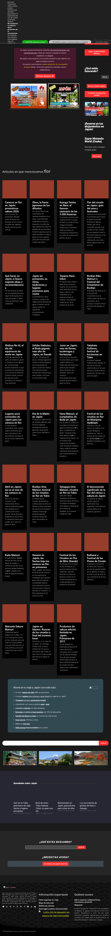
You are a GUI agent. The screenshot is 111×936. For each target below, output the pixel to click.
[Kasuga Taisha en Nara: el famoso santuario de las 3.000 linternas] (69, 189)
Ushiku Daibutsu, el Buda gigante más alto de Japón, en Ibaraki (41, 350)
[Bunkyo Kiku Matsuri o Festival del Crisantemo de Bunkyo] (96, 263)
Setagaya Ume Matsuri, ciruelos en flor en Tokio (69, 489)
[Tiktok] (31, 907)
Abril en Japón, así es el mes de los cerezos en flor (14, 491)
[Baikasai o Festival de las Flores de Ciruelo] (96, 542)
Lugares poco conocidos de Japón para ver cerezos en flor (13, 418)
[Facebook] (14, 907)
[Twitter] (17, 907)
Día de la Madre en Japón (41, 415)
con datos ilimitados (30, 708)
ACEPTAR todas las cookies (35, 42)
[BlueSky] (35, 907)
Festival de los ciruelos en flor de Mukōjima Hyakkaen (95, 418)
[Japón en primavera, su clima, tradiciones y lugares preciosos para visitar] (42, 263)
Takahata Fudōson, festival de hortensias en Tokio (94, 351)
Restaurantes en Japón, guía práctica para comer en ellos (66, 805)
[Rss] (21, 907)
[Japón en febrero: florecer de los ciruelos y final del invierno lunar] (42, 613)
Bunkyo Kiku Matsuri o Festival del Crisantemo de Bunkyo (95, 282)
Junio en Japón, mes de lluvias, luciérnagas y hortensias (68, 350)
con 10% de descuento (38, 712)
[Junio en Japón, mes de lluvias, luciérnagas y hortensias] (69, 332)
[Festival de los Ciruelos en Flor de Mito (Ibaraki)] (69, 542)
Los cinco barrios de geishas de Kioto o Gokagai (88, 805)
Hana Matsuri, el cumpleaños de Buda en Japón (69, 416)
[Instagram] (10, 907)
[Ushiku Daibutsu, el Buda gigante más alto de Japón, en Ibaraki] (42, 332)
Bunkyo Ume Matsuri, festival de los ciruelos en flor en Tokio (41, 491)
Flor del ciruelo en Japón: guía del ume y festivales (95, 207)
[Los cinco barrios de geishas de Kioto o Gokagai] (89, 793)
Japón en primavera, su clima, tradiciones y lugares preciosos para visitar (40, 285)
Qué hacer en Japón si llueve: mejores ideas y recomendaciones (14, 282)
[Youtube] (28, 907)
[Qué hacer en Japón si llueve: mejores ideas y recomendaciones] (14, 263)
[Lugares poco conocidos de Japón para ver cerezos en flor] (14, 401)
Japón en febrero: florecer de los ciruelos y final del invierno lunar (41, 632)
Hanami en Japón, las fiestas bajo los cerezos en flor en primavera (40, 561)
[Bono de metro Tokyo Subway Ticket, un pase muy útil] (44, 793)
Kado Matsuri (12, 555)
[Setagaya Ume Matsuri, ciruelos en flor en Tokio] (69, 474)
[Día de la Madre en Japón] (42, 401)
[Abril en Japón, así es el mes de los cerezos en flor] (14, 474)
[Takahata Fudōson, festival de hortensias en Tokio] (96, 332)
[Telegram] (3, 907)
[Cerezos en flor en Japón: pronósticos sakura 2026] (14, 189)
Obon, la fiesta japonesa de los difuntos (41, 205)
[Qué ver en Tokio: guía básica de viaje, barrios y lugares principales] (22, 793)
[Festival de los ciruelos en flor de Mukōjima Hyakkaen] (96, 401)
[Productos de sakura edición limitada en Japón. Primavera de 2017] (69, 613)
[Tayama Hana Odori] (69, 263)
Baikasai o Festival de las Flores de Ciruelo (96, 558)
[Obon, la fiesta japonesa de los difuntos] (42, 189)
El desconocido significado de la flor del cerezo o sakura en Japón (96, 491)
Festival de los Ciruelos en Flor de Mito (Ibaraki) (69, 558)
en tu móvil (32, 728)
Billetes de (23, 724)
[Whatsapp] (7, 907)
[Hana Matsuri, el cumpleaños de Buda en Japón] (69, 401)
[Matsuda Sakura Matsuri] (14, 613)
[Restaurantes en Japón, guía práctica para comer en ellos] (66, 793)
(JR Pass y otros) (27, 720)
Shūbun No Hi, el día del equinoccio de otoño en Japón (14, 350)
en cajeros (40, 696)
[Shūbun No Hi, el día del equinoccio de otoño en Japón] (14, 332)
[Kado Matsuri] (14, 542)
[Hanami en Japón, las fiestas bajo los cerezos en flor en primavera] (42, 542)
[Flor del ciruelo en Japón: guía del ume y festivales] (96, 189)
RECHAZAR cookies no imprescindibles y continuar (70, 42)
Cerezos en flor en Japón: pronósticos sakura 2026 (13, 207)
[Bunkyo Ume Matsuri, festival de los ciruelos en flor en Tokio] (42, 474)
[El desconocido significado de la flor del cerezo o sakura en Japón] (96, 474)
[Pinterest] (24, 907)
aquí (42, 704)
